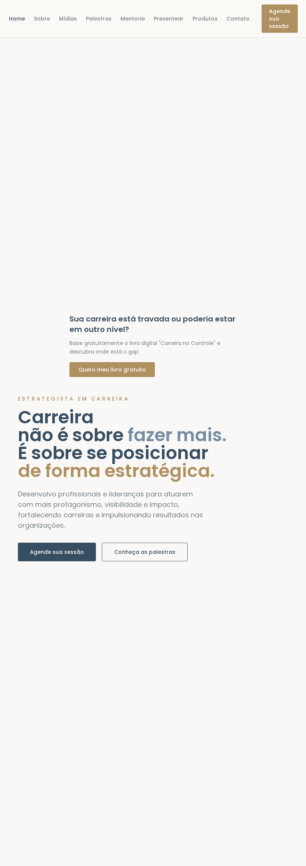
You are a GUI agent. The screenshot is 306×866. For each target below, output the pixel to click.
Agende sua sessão (279, 18)
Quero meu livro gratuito (112, 369)
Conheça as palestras (144, 552)
